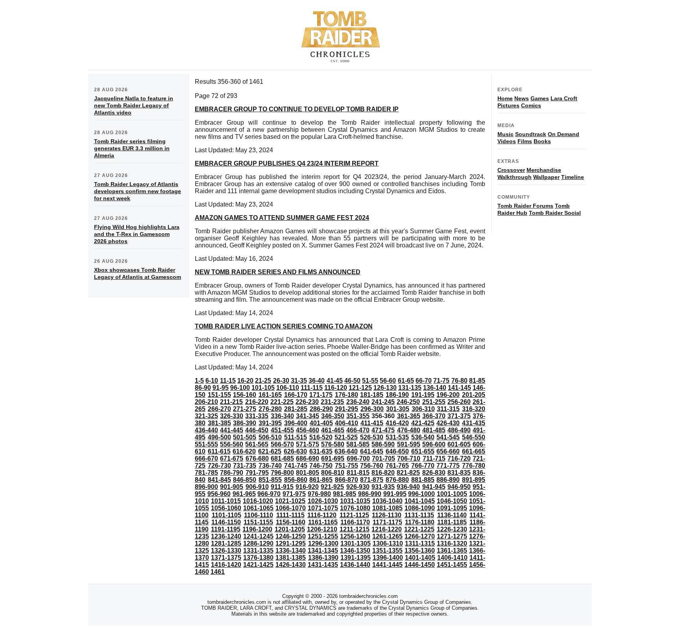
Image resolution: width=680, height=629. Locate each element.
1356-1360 (420, 550)
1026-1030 (323, 501)
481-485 (433, 430)
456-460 (307, 430)
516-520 (321, 437)
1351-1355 (387, 550)
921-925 (332, 486)
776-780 (473, 465)
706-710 (408, 458)
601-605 (459, 444)
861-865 (321, 479)
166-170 (295, 394)
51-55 (370, 380)
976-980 (319, 494)
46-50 (352, 380)
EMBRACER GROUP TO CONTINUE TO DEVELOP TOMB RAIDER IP (297, 109)
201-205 (473, 394)
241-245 (383, 401)
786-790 (231, 472)
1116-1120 (321, 515)
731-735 (244, 465)
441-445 (231, 430)
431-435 (473, 423)
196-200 (448, 394)
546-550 (473, 437)
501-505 (244, 437)
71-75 (441, 380)
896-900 (206, 486)
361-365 (408, 416)
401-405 (321, 423)
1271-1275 (452, 536)
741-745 (295, 465)
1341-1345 (323, 550)
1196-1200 (257, 529)
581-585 (358, 444)
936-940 (408, 486)
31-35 (299, 380)
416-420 (397, 423)
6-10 (211, 380)
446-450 (256, 430)
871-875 (371, 479)
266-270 (219, 409)
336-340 (282, 416)
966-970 (269, 494)
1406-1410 (452, 557)
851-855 (270, 479)
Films (524, 141)
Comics (531, 105)
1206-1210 (322, 529)
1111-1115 (290, 515)
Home (505, 98)
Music (505, 134)
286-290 (321, 409)
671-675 (231, 458)
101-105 (263, 387)
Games (539, 98)
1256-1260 (355, 536)
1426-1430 (290, 564)
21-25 (263, 380)
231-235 (332, 401)
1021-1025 (290, 501)
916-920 (307, 486)
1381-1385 (290, 557)
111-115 (312, 387)
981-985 (344, 494)
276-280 (270, 409)
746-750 (321, 465)
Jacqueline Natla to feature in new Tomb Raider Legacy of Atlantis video (133, 105)
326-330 (231, 416)
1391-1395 (355, 557)
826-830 (433, 472)
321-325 (206, 416)
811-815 (358, 472)
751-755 (346, 465)
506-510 (270, 437)
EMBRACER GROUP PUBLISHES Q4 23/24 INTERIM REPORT (287, 163)
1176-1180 (419, 522)
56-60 (388, 380)
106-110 (287, 387)
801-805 (307, 472)
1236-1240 (226, 536)
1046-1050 (452, 501)
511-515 (295, 437)
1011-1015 (226, 501)
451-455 (282, 430)
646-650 (397, 451)
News (521, 98)
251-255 (433, 401)
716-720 (459, 458)
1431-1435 (323, 564)
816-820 (383, 472)
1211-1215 (355, 529)
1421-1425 (258, 564)
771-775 (448, 465)
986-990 (369, 494)
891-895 (473, 479)
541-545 (448, 437)
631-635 (321, 451)
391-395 (270, 423)
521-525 (346, 437)
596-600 (433, 444)
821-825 (408, 472)
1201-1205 (290, 529)
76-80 (459, 380)
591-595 (408, 444)
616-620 (244, 451)
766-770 (422, 465)
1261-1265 (387, 536)
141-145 (459, 387)
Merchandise (544, 170)
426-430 (448, 423)
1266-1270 (420, 536)
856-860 (295, 479)
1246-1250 (290, 536)
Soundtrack (530, 134)
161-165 (270, 394)
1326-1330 (226, 550)
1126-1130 (386, 515)
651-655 (422, 451)
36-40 (317, 380)
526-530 (371, 437)
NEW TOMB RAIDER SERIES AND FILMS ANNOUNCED (277, 272)
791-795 (257, 472)
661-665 (473, 451)
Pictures (508, 105)
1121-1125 (354, 515)
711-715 (434, 458)
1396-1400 (388, 557)
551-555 (206, 444)
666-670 (206, 458)
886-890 (448, 479)
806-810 (332, 472)
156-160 (244, 394)
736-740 (270, 465)
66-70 (424, 380)
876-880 (397, 479)
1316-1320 (452, 543)
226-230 (307, 401)
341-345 (307, 416)
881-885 (422, 479)
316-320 (473, 409)
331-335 (256, 416)
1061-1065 (258, 508)
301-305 (397, 409)
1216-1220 (386, 529)
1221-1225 (419, 529)
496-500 (219, 437)
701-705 (383, 458)
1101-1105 (226, 515)
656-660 (448, 451)
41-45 (335, 380)
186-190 (397, 394)
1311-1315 (420, 543)
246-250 (408, 401)
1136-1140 (452, 515)
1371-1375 (226, 557)
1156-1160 (290, 522)
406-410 (346, 423)
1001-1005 (452, 494)
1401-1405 (420, 557)
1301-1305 (355, 543)
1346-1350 (355, 550)
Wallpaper (546, 177)
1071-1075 (323, 508)
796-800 (282, 472)
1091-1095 (452, 508)
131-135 (409, 387)
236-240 (358, 401)
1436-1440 (355, 564)
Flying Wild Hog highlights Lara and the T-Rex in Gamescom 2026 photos (136, 234)
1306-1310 (388, 543)
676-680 (257, 458)
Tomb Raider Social (555, 213)
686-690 (307, 458)
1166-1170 (355, 522)
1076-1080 (355, 508)
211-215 (231, 401)
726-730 (219, 465)
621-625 (269, 451)
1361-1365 (452, 550)
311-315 (448, 409)
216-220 (256, 401)
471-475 (383, 430)
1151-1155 (258, 522)
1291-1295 (290, 543)
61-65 (406, 380)
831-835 (459, 472)
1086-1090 (420, 508)
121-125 (360, 387)
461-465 (332, 430)
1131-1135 (419, 515)
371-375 (459, 416)
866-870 (346, 479)
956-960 (219, 494)
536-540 (422, 437)
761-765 (397, 465)
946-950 (459, 486)
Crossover (511, 170)
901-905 (231, 486)
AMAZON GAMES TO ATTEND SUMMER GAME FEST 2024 (282, 217)
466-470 (358, 430)
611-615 (219, 451)
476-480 (408, 430)
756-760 (371, 465)
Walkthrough (514, 177)
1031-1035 (355, 501)
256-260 (459, 401)
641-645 (371, 451)
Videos (506, 141)
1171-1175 (387, 522)
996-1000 (421, 494)
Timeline (572, 177)
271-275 (244, 409)
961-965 (244, 494)
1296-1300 (323, 543)
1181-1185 (452, 522)
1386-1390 (323, 557)
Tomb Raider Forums (525, 206)
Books (542, 141)
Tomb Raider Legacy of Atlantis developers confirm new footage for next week (137, 191)
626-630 (295, 451)
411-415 (371, 423)
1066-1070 (290, 508)
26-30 (281, 380)
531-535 (397, 437)
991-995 (395, 494)
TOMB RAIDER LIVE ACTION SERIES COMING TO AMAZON (284, 326)
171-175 (321, 394)
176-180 (346, 394)
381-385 (219, 423)
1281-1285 (226, 543)
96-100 (240, 387)
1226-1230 (452, 529)
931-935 (383, 486)
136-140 (434, 387)
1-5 (199, 380)
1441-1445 (387, 564)
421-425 (422, 423)
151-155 (219, 394)
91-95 (221, 387)
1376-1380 (258, 557)
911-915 (282, 486)
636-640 (346, 451)
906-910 (257, 486)
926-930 (358, 486)
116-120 (335, 387)
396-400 (295, 423)
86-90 (203, 387)
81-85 (477, 380)
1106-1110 (258, 515)
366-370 (433, 416)
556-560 (231, 444)
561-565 (256, 444)
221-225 (282, 401)
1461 (218, 571)
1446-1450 (420, 564)
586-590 (383, 444)
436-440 (206, 430)
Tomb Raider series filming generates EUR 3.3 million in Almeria (132, 148)
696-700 (358, 458)
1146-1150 (226, 522)
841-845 (219, 479)
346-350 (332, 416)
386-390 (244, 423)
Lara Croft (564, 98)
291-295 (346, 409)
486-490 (459, 430)
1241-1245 (258, 536)
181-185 (371, 394)
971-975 (294, 494)
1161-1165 (323, 522)
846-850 (244, 479)
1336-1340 (290, 550)
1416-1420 (226, 564)
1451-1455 (452, 564)
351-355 (358, 416)
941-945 (433, 486)
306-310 (423, 409)
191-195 (422, 394)
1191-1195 (225, 529)
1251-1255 (323, 536)
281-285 (295, 409)
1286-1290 (258, 543)
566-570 (282, 444)
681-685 (282, 458)
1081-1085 (387, 508)
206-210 (206, 401)
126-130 (385, 387)
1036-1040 (387, 501)
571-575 (307, 444)
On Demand (563, 134)
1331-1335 (258, 550)
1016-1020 (258, 501)
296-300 (372, 409)
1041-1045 (420, 501)
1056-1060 (226, 508)
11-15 (228, 380)
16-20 (245, 380)
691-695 (332, 458)
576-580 (332, 444)
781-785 (206, 472)
